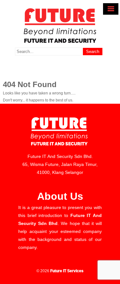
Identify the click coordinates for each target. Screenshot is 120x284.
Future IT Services (67, 271)
